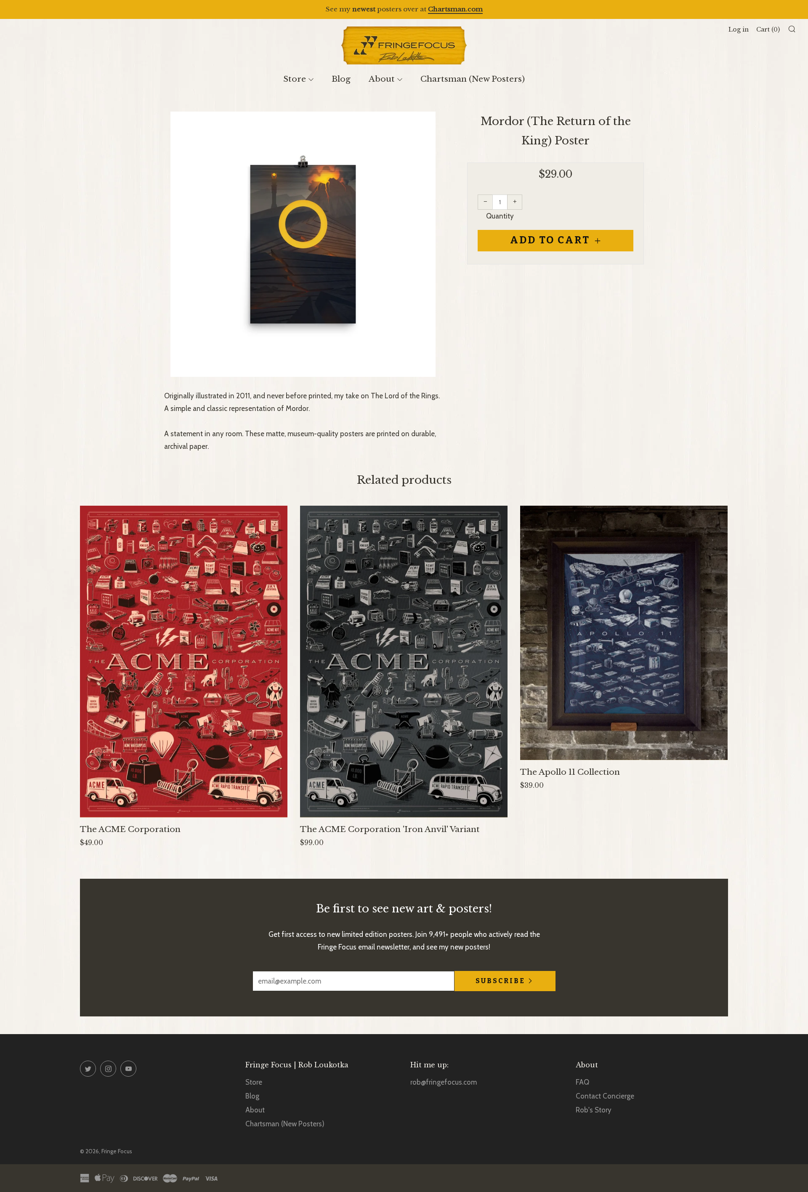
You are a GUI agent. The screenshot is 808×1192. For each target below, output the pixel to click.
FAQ (582, 1082)
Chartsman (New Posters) (472, 79)
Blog (341, 79)
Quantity (500, 216)
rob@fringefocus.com (443, 1082)
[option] (303, 244)
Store (294, 79)
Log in (738, 29)
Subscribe (500, 981)
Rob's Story (593, 1110)
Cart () (768, 29)
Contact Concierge (605, 1096)
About (382, 79)
